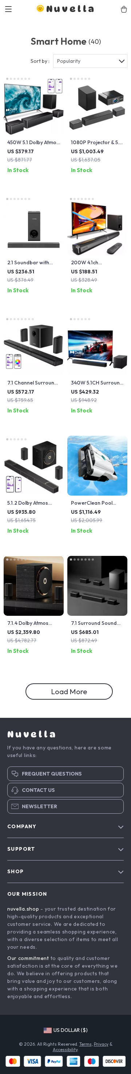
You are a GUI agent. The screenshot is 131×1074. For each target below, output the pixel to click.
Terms (85, 1044)
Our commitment (28, 958)
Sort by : (40, 61)
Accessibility (65, 1049)
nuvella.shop (23, 909)
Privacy (101, 1044)
